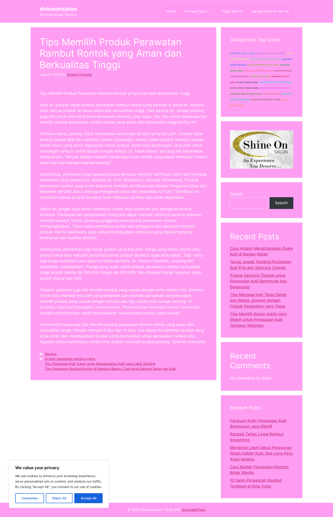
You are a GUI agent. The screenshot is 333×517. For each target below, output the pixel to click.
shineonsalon (58, 8)
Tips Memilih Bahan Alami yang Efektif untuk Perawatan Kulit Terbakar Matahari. (258, 320)
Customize (30, 498)
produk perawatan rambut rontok (70, 359)
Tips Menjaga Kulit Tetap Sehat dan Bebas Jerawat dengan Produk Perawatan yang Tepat (258, 300)
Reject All (59, 498)
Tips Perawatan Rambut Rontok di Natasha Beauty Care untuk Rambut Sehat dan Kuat (110, 369)
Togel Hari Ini (232, 11)
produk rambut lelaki (260, 76)
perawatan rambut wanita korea (245, 93)
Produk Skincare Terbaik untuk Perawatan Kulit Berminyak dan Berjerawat (258, 281)
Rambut (51, 354)
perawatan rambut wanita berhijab (275, 82)
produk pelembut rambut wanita (263, 64)
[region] (59, 484)
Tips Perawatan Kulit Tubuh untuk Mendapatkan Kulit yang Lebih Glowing (100, 364)
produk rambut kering (246, 82)
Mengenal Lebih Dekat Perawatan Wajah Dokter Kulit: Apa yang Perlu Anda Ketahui (261, 453)
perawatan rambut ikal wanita (258, 70)
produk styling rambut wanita (265, 99)
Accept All (88, 498)
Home (171, 11)
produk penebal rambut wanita (265, 59)
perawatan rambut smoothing (270, 53)
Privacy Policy (196, 11)
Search (236, 194)
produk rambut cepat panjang (244, 88)
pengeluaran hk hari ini (270, 11)
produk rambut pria (271, 93)
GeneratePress (193, 509)
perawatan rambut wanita (242, 53)
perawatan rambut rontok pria (274, 88)
